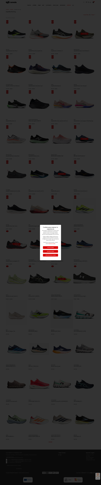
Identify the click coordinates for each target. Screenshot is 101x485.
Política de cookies (52, 243)
